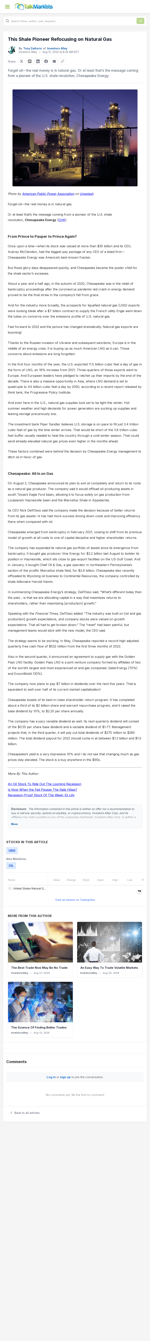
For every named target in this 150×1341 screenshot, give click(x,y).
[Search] (140, 21)
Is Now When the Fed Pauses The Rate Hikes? (42, 790)
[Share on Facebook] (46, 61)
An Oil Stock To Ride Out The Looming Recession (44, 784)
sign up (65, 1077)
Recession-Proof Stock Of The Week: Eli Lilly (41, 795)
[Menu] (7, 6)
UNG (12, 851)
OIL (11, 866)
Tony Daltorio (32, 48)
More (14, 824)
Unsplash (86, 194)
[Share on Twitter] (21, 61)
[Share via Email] (54, 61)
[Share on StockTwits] (29, 61)
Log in (51, 1077)
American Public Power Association (48, 194)
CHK (61, 220)
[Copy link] (62, 61)
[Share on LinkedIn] (37, 61)
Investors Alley (57, 48)
